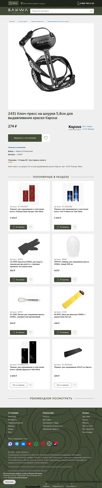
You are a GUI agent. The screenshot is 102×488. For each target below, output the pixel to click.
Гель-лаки (86, 417)
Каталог (85, 413)
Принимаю (9, 482)
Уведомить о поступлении (25, 138)
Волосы (85, 423)
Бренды (11, 426)
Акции (10, 429)
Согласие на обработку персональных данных (27, 470)
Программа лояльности (52, 426)
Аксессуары (87, 432)
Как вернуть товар (50, 423)
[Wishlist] (46, 138)
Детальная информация (17, 477)
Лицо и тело (87, 426)
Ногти (84, 420)
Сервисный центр (15, 423)
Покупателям (48, 413)
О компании (13, 413)
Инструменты (88, 429)
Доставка (47, 420)
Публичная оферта (50, 429)
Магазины (12, 417)
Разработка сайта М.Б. (17, 474)
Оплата (46, 417)
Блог (10, 432)
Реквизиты (12, 420)
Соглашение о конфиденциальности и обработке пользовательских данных (40, 467)
